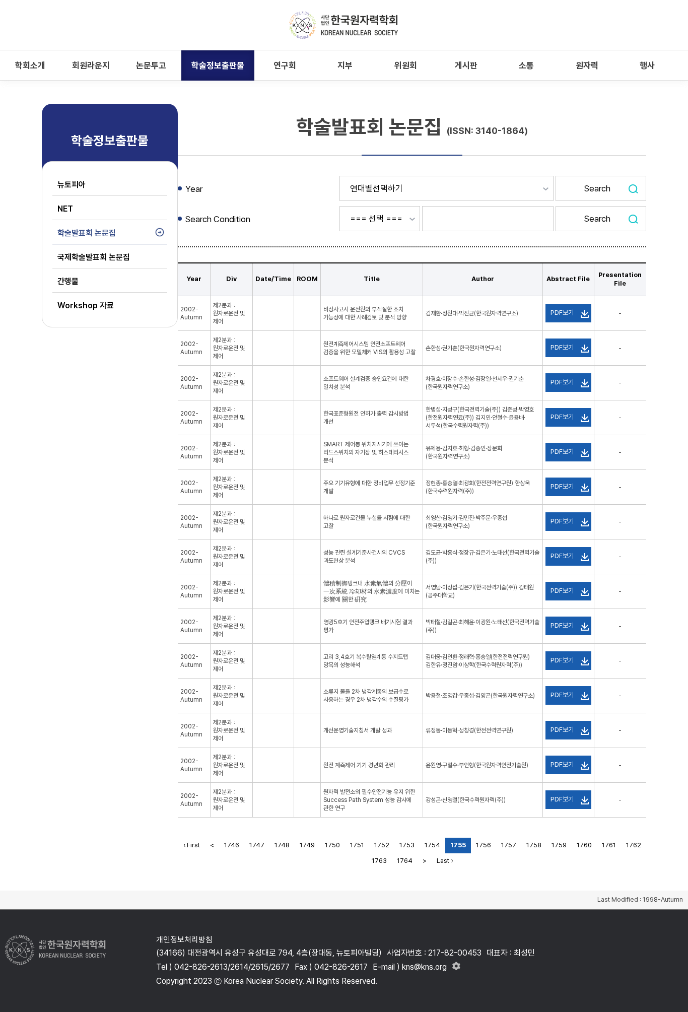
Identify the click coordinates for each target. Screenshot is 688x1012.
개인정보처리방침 (184, 939)
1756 (483, 845)
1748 (282, 845)
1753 (407, 845)
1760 (584, 845)
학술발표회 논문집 (86, 233)
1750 (332, 845)
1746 (231, 845)
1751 (357, 845)
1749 (307, 845)
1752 (381, 845)
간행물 (68, 281)
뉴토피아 (71, 184)
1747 (256, 845)
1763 (379, 860)
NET (65, 209)
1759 (559, 845)
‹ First (191, 845)
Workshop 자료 (85, 305)
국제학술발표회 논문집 (93, 257)
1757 (508, 845)
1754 (432, 845)
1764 (404, 860)
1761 (609, 845)
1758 (533, 845)
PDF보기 (562, 312)
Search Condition (217, 219)
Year (193, 189)
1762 (633, 845)
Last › (445, 860)
